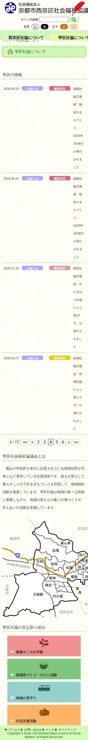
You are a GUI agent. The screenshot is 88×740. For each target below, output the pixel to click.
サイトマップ (67, 729)
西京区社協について (26, 37)
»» (76, 442)
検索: (36, 19)
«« (25, 442)
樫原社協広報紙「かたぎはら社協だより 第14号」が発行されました (79, 307)
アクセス (14, 729)
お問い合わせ (33, 729)
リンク (50, 729)
